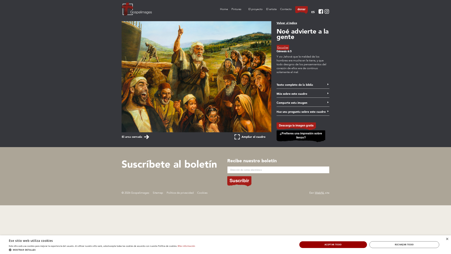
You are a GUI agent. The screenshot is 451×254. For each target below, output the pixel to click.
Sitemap (158, 193)
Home (224, 9)
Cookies (202, 193)
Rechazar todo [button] (404, 244)
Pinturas (236, 9)
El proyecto (255, 9)
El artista (271, 9)
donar (301, 9)
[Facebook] (320, 11)
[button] (102, 249)
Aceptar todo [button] (333, 244)
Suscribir (239, 180)
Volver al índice (287, 23)
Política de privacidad (180, 193)
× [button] (447, 239)
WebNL (319, 193)
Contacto (286, 9)
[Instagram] (326, 11)
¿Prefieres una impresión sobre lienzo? (301, 135)
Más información (186, 245)
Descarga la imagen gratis (296, 125)
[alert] (225, 244)
